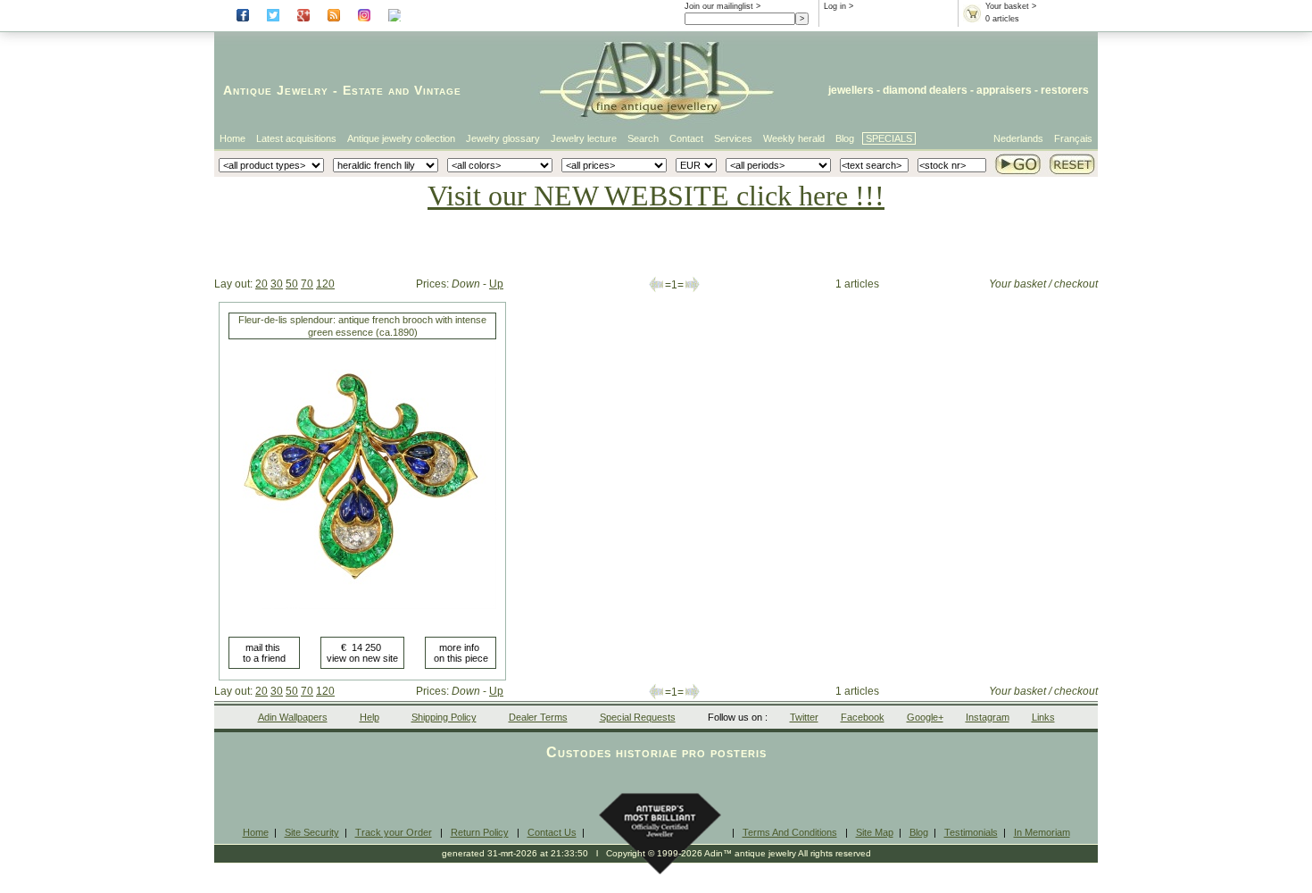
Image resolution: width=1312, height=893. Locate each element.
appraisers (1004, 90)
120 (325, 284)
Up (496, 284)
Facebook (862, 717)
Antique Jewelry (275, 90)
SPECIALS (889, 138)
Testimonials (971, 832)
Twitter (804, 717)
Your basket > (1010, 6)
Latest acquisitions (296, 138)
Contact (686, 138)
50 (292, 284)
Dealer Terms (538, 717)
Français (1073, 138)
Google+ (925, 717)
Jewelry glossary (503, 138)
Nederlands (1018, 138)
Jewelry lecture (584, 138)
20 (261, 284)
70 (307, 284)
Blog (844, 138)
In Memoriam (1042, 832)
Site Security (312, 832)
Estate (363, 90)
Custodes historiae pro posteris (656, 752)
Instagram (987, 717)
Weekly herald (794, 138)
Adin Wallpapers (293, 717)
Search (643, 138)
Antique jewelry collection (401, 138)
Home (232, 138)
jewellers (851, 90)
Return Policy (480, 832)
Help (369, 717)
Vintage (437, 90)
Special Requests (638, 717)
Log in (835, 6)
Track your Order (393, 832)
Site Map (874, 832)
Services (733, 138)
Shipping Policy (444, 717)
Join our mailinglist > (722, 6)
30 (276, 284)
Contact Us (552, 832)
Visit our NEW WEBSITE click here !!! (656, 195)
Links (1043, 717)
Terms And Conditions (790, 832)
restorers (1065, 90)
